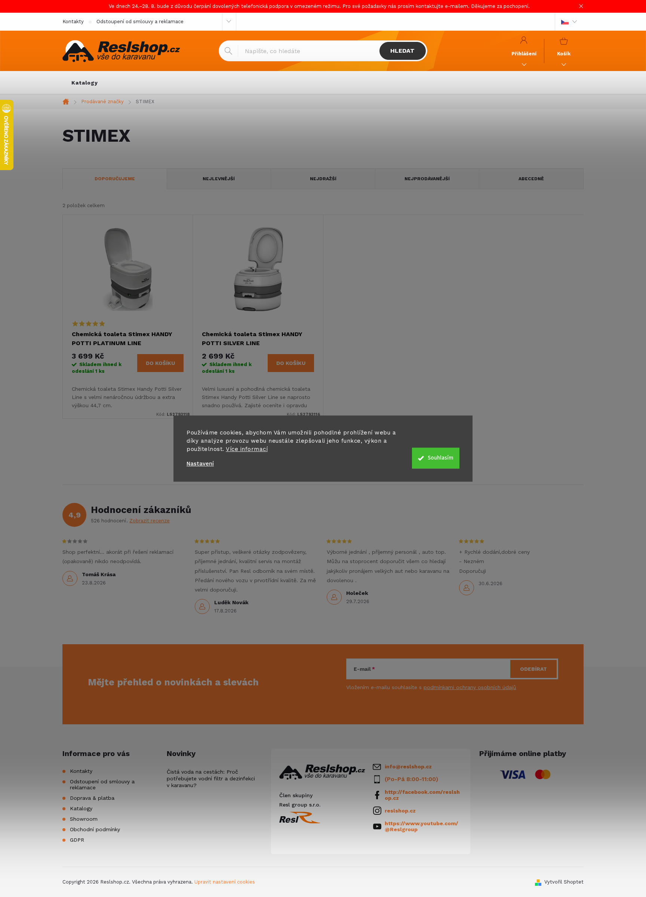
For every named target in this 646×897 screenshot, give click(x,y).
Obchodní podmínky (95, 829)
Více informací (247, 449)
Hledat (402, 50)
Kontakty (73, 21)
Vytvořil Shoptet (564, 882)
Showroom (84, 819)
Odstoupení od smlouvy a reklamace (140, 21)
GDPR (77, 840)
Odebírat (533, 669)
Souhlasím (440, 458)
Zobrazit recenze (149, 520)
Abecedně (531, 178)
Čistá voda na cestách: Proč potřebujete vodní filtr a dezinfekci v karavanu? (211, 778)
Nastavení (200, 464)
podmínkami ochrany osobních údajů (470, 687)
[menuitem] (84, 82)
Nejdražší (323, 178)
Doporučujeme (115, 178)
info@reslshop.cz (408, 766)
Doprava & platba (92, 798)
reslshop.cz (400, 811)
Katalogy (81, 808)
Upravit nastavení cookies (224, 882)
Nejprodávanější (427, 178)
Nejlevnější (219, 178)
